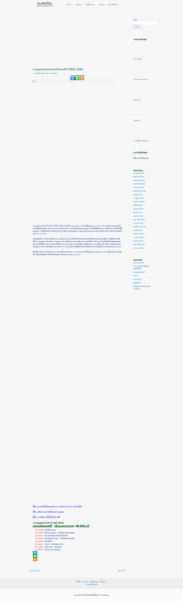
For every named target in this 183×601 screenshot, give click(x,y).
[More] (82, 78)
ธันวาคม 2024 (138, 209)
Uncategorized (138, 262)
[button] (72, 4)
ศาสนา (135, 275)
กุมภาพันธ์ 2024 (139, 219)
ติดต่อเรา (102, 4)
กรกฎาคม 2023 (139, 237)
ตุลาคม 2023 (138, 230)
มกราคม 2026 (138, 187)
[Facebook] (72, 78)
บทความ (78, 4)
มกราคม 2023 (138, 248)
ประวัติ (69, 4)
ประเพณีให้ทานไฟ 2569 (140, 141)
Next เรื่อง (122, 570)
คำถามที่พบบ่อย (113, 4)
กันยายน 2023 (138, 234)
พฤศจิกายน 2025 (139, 191)
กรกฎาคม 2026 (138, 173)
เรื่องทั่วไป (136, 283)
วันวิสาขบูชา (137, 100)
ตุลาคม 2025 (137, 194)
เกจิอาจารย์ (137, 279)
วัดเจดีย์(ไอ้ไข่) (44, 3)
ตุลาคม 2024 (137, 212)
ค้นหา (135, 20)
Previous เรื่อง (34, 570)
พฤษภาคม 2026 (139, 180)
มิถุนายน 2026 (138, 176)
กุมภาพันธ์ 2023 (139, 244)
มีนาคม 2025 (137, 205)
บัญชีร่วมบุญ (90, 4)
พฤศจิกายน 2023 (139, 226)
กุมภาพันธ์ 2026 (139, 184)
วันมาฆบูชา (136, 120)
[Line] (77, 78)
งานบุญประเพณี (39, 73)
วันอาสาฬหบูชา (138, 59)
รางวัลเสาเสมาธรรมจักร (140, 79)
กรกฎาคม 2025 (138, 198)
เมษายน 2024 (138, 216)
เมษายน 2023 (138, 241)
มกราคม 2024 (138, 223)
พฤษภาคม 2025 (139, 201)
